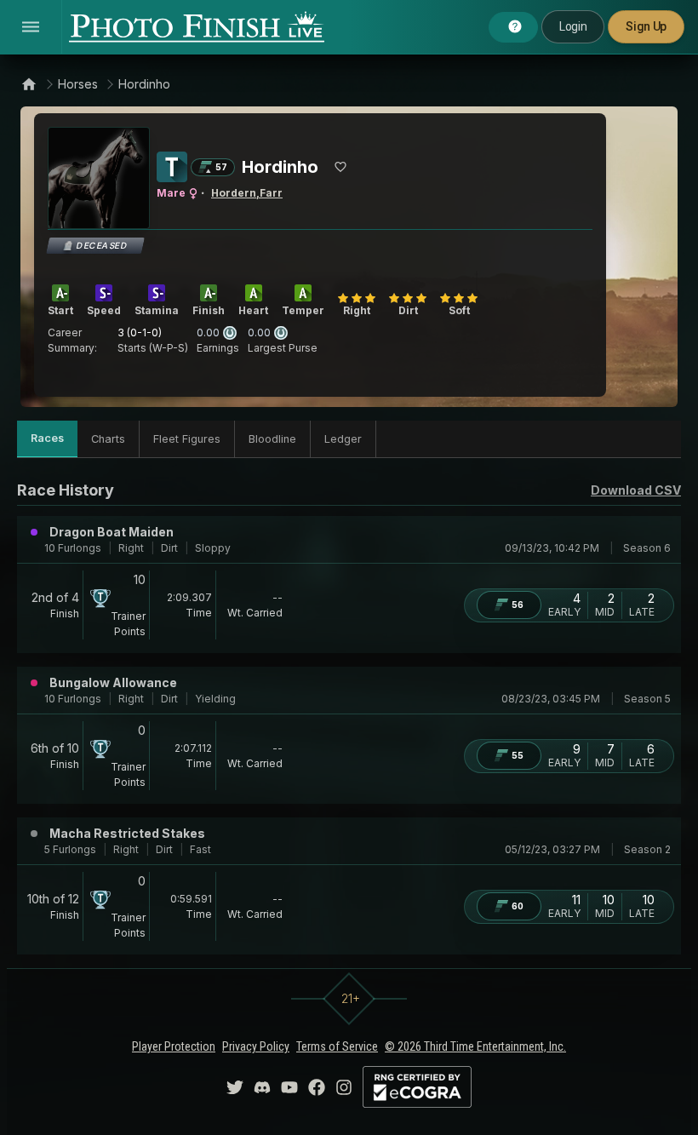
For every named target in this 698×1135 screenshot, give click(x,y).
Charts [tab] (108, 439)
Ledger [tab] (343, 439)
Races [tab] (47, 438)
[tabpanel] (349, 716)
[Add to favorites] (340, 167)
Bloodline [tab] (272, 439)
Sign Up (646, 26)
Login (572, 26)
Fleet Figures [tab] (186, 439)
